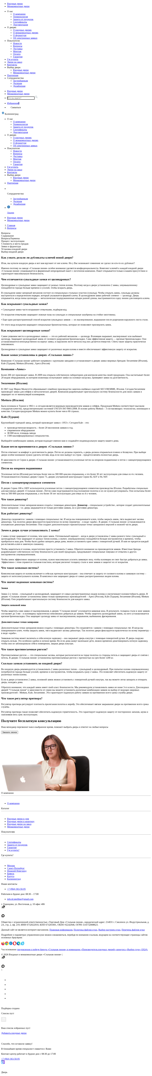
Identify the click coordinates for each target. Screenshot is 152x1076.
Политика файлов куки (85, 930)
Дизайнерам (19, 86)
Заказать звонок (9, 732)
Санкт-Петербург (16, 868)
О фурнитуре (19, 35)
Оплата (16, 54)
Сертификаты (20, 22)
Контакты (12, 64)
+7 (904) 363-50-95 (16, 889)
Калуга (10, 876)
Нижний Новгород (16, 871)
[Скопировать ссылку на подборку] (3, 1019)
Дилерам (17, 83)
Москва (11, 865)
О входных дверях (22, 30)
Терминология (20, 16)
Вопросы (17, 46)
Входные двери (15, 3)
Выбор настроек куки (109, 930)
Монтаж (17, 51)
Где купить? (13, 850)
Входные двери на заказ (19, 824)
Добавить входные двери (14, 1033)
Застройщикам (20, 80)
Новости (17, 43)
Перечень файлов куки (133, 930)
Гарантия (17, 56)
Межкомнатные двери (18, 6)
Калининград (14, 879)
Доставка (17, 48)
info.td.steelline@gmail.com (20, 899)
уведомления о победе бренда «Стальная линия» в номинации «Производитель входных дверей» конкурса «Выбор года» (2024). (82, 949)
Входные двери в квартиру (20, 821)
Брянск (10, 873)
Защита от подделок (23, 19)
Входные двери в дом (18, 818)
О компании (19, 14)
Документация (20, 24)
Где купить (12, 59)
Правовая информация (60, 930)
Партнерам (12, 75)
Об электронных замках (25, 38)
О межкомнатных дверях (25, 32)
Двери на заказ (14, 62)
